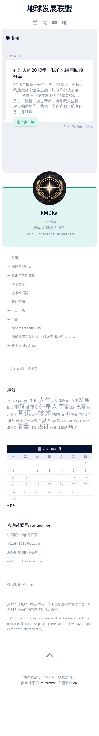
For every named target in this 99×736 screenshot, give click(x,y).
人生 (44, 400)
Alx (75, 683)
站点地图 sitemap (20, 584)
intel (33, 400)
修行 (68, 401)
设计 (43, 426)
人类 (55, 401)
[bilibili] (35, 23)
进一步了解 (26, 122)
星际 (81, 414)
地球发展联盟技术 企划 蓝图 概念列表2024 (43, 337)
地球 (19, 407)
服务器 (13, 420)
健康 (75, 401)
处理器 (32, 407)
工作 (72, 407)
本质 (23, 421)
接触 (56, 414)
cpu (19, 400)
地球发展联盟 (49, 8)
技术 (45, 413)
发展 (84, 400)
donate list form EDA (26, 328)
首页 (15, 258)
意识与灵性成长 (23, 275)
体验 (62, 401)
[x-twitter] (45, 23)
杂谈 (15, 319)
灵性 (47, 420)
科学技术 (18, 284)
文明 (65, 414)
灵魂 (57, 420)
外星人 (48, 406)
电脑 (64, 421)
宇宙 (63, 406)
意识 (24, 413)
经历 (83, 421)
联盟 (13, 427)
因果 (10, 407)
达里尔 (62, 427)
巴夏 (81, 407)
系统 (76, 421)
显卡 (88, 414)
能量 (23, 426)
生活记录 (75, 127)
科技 (70, 421)
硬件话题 (18, 302)
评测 (53, 427)
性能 (13, 414)
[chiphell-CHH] (64, 23)
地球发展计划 (22, 267)
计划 (33, 427)
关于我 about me (24, 346)
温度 (37, 421)
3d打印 (11, 401)
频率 (73, 427)
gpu (25, 401)
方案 (74, 414)
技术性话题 (20, 293)
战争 (34, 414)
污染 (30, 421)
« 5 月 (11, 505)
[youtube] (54, 23)
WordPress (48, 683)
